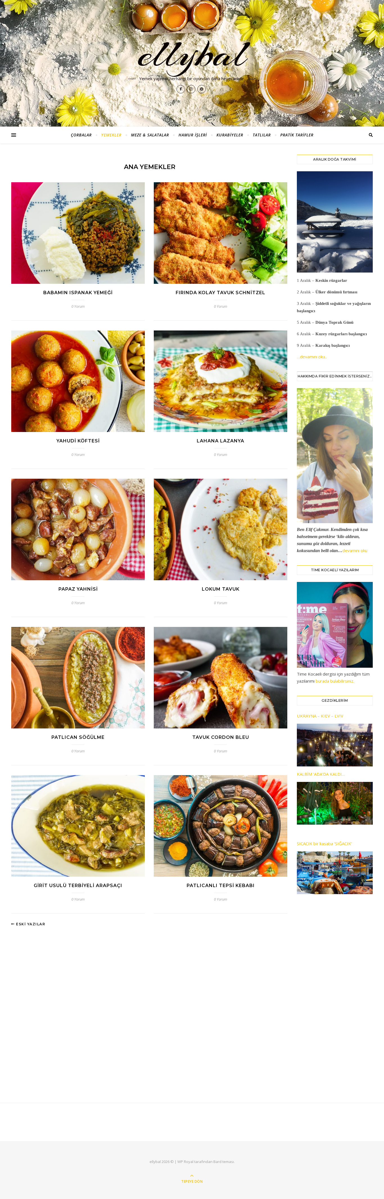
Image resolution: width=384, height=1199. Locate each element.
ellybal (192, 54)
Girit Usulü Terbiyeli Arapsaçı (78, 885)
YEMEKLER (111, 135)
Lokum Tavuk (221, 589)
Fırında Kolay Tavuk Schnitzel (220, 292)
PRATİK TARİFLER (296, 135)
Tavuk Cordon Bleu (220, 737)
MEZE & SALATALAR (150, 135)
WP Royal (185, 1161)
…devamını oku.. (312, 356)
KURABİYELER (229, 135)
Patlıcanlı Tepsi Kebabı (221, 885)
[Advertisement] (335, 992)
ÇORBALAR (81, 135)
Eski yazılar (30, 924)
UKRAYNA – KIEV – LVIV (320, 716)
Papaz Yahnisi (78, 589)
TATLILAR (262, 135)
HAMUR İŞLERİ (193, 135)
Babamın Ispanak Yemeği (78, 292)
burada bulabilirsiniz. (335, 681)
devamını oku (354, 550)
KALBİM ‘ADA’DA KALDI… (321, 774)
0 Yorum (78, 306)
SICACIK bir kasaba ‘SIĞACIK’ (324, 843)
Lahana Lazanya (220, 441)
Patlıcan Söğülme (78, 737)
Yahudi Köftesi (78, 441)
